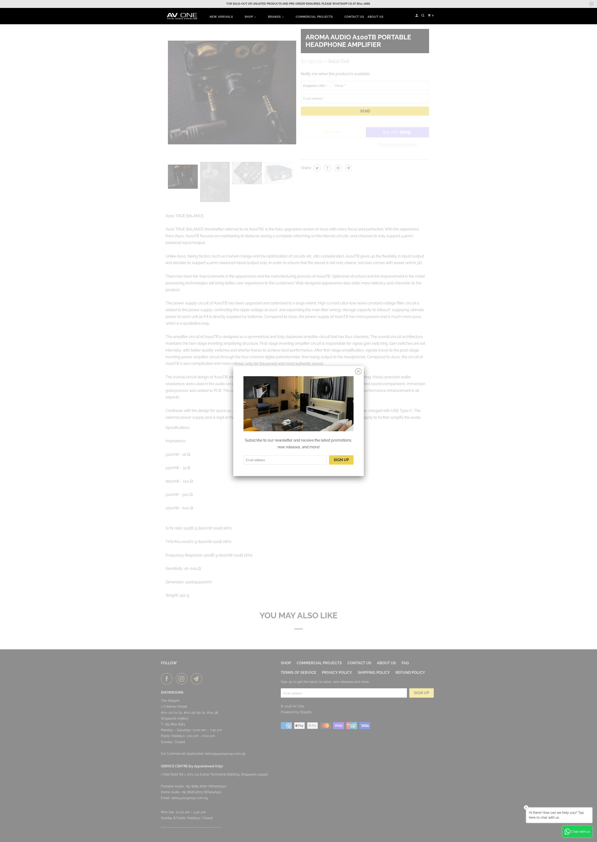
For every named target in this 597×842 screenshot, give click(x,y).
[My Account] (417, 15)
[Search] (423, 15)
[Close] (358, 371)
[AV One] (182, 16)
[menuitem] (221, 17)
